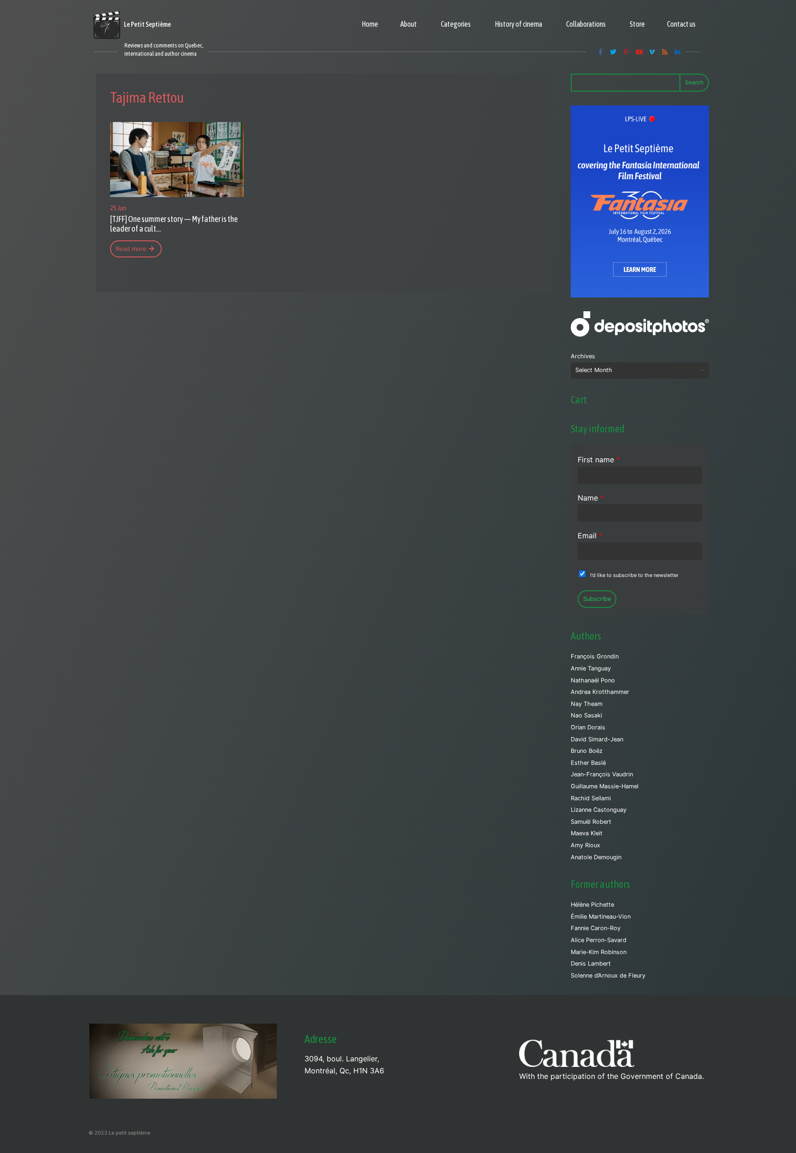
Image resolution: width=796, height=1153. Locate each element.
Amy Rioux (585, 845)
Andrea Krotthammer (600, 691)
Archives (583, 356)
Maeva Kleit (587, 833)
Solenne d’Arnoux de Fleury (608, 975)
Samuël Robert (591, 821)
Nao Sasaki (586, 715)
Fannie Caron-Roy (595, 928)
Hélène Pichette (592, 904)
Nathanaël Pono (593, 680)
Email (590, 535)
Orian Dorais (588, 727)
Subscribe (597, 598)
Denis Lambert (591, 963)
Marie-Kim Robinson (598, 952)
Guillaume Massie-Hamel (604, 786)
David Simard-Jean (597, 739)
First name (599, 459)
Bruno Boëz (587, 750)
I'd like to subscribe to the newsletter (634, 575)
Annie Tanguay (591, 668)
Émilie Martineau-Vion (601, 916)
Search (694, 82)
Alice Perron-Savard (598, 940)
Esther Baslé (588, 762)
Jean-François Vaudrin (602, 774)
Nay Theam (587, 703)
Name (591, 497)
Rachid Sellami (591, 798)
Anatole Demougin (596, 857)
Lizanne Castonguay (598, 809)
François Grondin (595, 656)
